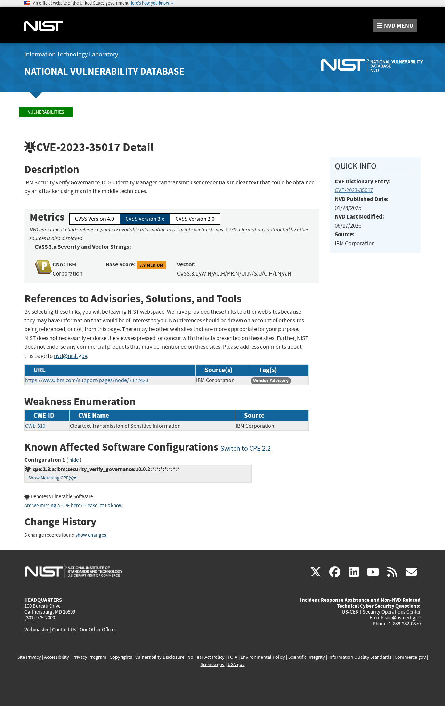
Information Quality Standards (359, 657)
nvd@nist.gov (70, 356)
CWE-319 (35, 425)
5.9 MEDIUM (151, 265)
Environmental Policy (263, 657)
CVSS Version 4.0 (94, 218)
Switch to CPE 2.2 (245, 448)
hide (74, 460)
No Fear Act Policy (206, 657)
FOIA (232, 657)
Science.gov (213, 664)
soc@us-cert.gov (403, 617)
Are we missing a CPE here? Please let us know (73, 505)
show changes (90, 535)
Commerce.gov (410, 657)
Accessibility (56, 657)
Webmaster (36, 629)
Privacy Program (89, 657)
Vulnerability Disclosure (159, 657)
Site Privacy (29, 657)
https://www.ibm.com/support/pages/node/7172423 (86, 380)
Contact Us (64, 629)
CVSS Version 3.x (145, 218)
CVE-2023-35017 (354, 190)
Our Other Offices (98, 630)
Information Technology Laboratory (71, 54)
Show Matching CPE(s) (50, 478)
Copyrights (121, 657)
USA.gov (236, 664)
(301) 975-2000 (39, 617)
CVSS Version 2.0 (195, 218)
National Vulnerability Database (104, 71)
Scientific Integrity (306, 657)
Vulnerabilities (46, 112)
